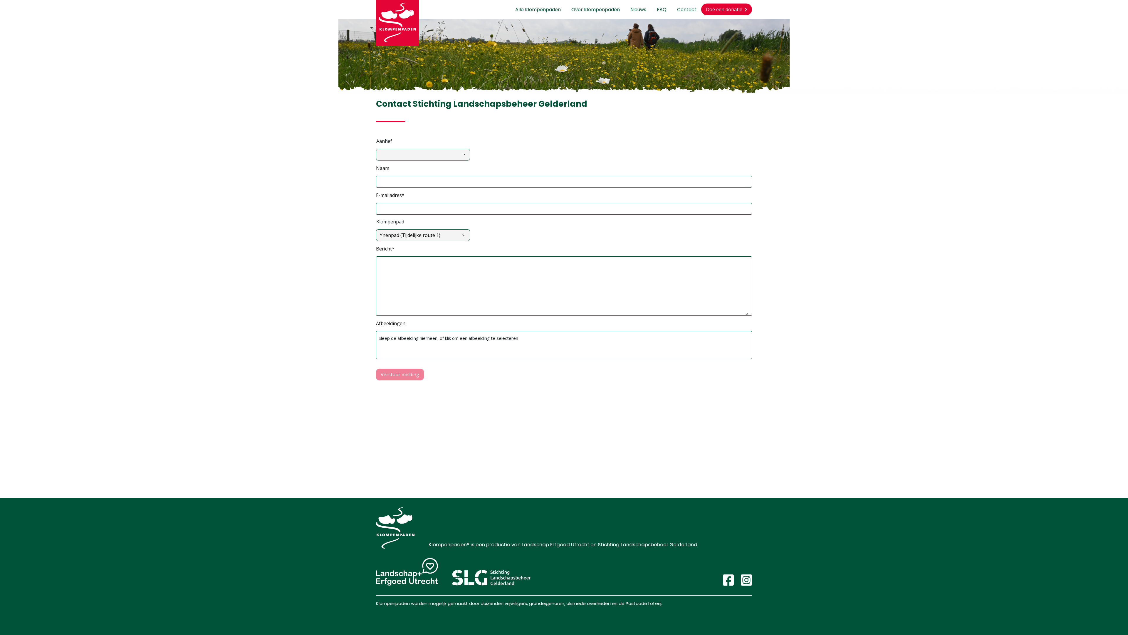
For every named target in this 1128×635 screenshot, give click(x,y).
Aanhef (384, 141)
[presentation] (564, 345)
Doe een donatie (724, 9)
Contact (686, 9)
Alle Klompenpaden (538, 9)
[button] (564, 182)
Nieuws (638, 9)
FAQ (662, 9)
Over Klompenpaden (595, 9)
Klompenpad (390, 221)
